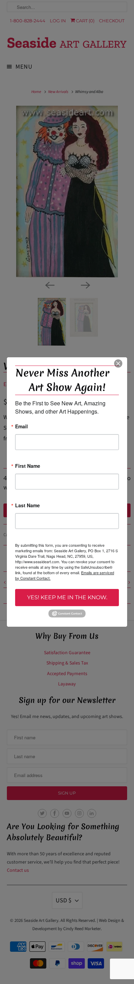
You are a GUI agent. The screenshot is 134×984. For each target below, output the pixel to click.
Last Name (27, 506)
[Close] (118, 363)
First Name (27, 466)
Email (21, 427)
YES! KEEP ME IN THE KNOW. (67, 597)
